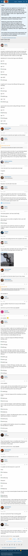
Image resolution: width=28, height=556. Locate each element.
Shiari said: (3, 286)
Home (18, 550)
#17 (26, 454)
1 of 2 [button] (10, 538)
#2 (26, 132)
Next (14, 538)
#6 (26, 191)
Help (15, 550)
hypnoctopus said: (5, 145)
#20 (26, 528)
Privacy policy (10, 550)
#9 (26, 246)
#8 (26, 236)
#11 (26, 284)
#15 (26, 381)
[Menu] (1, 1)
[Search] (26, 1)
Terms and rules (4, 550)
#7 (26, 211)
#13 (26, 315)
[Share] (25, 49)
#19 (26, 511)
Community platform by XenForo (11, 552)
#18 (26, 464)
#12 (26, 301)
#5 (26, 181)
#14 (26, 326)
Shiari (3, 41)
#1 (26, 49)
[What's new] (24, 1)
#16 (26, 438)
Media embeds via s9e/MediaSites (7, 554)
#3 (26, 143)
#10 (26, 274)
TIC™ (12, 553)
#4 (26, 165)
